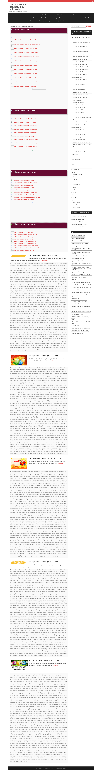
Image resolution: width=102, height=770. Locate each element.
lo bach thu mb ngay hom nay (53, 616)
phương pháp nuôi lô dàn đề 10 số (57, 724)
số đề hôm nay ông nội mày (18, 421)
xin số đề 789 (19, 349)
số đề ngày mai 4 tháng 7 (49, 322)
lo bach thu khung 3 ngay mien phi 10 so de (43, 711)
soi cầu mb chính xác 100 (58, 345)
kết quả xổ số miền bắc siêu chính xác (81, 282)
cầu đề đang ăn (38, 268)
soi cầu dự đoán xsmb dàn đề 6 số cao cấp (25, 73)
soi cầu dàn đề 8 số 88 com (50, 327)
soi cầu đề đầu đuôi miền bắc (25, 528)
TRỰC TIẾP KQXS (59, 18)
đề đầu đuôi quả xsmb (55, 297)
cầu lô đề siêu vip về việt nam (30, 274)
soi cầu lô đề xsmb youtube (46, 345)
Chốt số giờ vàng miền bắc (78, 235)
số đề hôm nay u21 (34, 320)
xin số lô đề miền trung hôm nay (48, 453)
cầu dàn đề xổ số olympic (29, 268)
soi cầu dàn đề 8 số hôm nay (34, 329)
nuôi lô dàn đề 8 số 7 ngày (52, 309)
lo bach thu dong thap (51, 612)
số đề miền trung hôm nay (37, 322)
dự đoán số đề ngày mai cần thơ (38, 293)
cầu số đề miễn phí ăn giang (34, 281)
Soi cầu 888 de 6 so (58, 425)
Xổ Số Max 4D (76, 181)
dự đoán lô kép (75, 255)
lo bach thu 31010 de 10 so (32, 709)
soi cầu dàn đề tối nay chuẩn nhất (28, 336)
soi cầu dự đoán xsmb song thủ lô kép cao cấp (26, 56)
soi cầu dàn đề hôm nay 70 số (56, 332)
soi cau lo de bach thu (40, 752)
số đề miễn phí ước (26, 322)
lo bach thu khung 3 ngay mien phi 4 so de (48, 614)
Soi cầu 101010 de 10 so (19, 734)
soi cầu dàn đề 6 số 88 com (50, 426)
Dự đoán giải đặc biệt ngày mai (79, 246)
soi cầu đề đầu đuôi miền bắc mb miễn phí (31, 531)
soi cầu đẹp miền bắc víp (60, 14)
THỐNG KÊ (22, 21)
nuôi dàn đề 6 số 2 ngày (59, 407)
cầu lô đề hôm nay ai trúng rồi (24, 272)
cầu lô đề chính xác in (46, 270)
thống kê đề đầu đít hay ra (36, 553)
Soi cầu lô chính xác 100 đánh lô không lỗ (81, 306)
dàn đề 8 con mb (45, 283)
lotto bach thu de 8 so (61, 304)
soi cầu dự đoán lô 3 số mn (79, 139)
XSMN (74, 18)
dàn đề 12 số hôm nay (29, 387)
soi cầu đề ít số (54, 341)
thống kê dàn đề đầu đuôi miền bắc (48, 551)
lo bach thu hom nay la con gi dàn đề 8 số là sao (23, 300)
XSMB (68, 18)
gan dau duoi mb (14, 508)
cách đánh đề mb (14, 473)
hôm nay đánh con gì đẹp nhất (79, 277)
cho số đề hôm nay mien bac (57, 281)
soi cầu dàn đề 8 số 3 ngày (37, 327)
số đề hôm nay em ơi (40, 318)
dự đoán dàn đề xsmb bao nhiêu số (48, 288)
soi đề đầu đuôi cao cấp (35, 546)
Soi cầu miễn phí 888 (56, 539)
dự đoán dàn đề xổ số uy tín (33, 288)
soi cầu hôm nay (75, 298)
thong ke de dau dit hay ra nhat (23, 553)
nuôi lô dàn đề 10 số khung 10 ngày (28, 720)
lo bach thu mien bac (21, 304)
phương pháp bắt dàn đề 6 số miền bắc (50, 414)
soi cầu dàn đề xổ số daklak (19, 340)
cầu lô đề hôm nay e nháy (37, 272)
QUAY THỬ (51, 21)
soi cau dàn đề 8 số (26, 327)
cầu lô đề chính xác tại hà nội (57, 270)
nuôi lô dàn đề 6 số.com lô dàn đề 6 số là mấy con (37, 412)
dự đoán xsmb (83, 255)
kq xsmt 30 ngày (76, 204)
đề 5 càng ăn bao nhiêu (20, 607)
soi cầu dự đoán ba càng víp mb (80, 46)
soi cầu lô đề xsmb (35, 537)
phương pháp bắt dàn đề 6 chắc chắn (18, 414)
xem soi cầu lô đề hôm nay (43, 451)
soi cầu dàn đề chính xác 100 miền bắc (33, 331)
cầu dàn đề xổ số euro (29, 476)
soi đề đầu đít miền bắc (32, 544)
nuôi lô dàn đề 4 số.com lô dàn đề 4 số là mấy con (53, 625)
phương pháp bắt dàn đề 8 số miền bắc (41, 313)
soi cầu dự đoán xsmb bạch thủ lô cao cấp (25, 40)
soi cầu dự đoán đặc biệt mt (79, 107)
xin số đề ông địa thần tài (46, 349)
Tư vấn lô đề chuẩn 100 (45, 18)
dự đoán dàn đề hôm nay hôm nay (34, 286)
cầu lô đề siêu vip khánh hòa (16, 274)
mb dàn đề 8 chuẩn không (38, 306)
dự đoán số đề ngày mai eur (52, 293)
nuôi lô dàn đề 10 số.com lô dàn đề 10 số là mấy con (29, 722)
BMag (40, 768)
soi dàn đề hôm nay (23, 347)
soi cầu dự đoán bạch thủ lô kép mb (80, 51)
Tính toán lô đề (31, 18)
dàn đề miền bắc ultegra (28, 389)
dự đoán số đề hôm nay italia (51, 290)
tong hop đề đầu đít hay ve (16, 555)
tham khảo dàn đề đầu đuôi (24, 549)
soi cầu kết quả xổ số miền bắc (79, 301)
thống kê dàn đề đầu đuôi (20, 551)
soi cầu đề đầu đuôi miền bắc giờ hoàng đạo (35, 530)
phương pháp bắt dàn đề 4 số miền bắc (32, 626)
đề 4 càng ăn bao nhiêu (24, 605)
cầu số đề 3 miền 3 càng (25, 275)
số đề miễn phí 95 (42, 512)
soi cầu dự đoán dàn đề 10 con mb (44, 660)
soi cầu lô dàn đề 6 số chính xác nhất (40, 444)
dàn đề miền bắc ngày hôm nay (57, 283)
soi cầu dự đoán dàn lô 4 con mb (80, 74)
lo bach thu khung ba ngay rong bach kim (35, 302)
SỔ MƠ (44, 21)
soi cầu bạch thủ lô (76, 287)
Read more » (44, 260)
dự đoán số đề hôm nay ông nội (45, 396)
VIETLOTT (13, 21)
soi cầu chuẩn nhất (46, 325)
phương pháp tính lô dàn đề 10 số (24, 727)
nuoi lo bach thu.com (29, 309)
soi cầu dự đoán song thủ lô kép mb (80, 94)
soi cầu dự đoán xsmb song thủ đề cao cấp (25, 65)
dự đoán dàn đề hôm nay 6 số (19, 286)
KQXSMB (74, 279)
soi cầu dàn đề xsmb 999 (54, 340)
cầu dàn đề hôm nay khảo (31, 266)
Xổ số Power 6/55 (76, 184)
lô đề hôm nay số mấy (38, 304)
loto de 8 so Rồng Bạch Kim (50, 304)
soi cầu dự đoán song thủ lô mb (80, 97)
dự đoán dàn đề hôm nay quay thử (49, 286)
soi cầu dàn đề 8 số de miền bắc (20, 329)
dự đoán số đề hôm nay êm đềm (37, 290)
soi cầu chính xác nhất (20, 325)
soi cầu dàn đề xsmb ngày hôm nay (48, 441)
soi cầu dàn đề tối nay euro (55, 336)
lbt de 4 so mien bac (30, 612)
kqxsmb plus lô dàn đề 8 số (32, 299)
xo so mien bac (75, 325)
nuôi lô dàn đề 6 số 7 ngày (25, 410)
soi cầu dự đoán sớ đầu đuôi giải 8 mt (81, 115)
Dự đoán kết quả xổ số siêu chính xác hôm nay (81, 253)
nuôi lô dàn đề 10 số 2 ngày (56, 718)
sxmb (73, 319)
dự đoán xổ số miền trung (78, 272)
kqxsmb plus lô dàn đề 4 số (20, 612)
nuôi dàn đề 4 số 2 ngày (15, 621)
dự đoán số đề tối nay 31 (57, 295)
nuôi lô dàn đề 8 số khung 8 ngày (45, 311)
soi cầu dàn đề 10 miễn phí (58, 734)
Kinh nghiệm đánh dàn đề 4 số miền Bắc (24, 610)
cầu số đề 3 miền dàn (36, 275)
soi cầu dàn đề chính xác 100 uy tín (45, 432)
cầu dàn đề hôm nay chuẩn (27, 474)
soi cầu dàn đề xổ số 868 (43, 439)
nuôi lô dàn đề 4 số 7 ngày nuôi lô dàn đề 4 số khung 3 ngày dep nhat (50, 623)
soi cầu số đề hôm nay (40, 449)
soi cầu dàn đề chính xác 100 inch (50, 430)
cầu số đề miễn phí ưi (46, 281)
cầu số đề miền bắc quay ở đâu (52, 279)
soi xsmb (86, 316)
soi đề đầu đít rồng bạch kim (55, 544)
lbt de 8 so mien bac (42, 299)
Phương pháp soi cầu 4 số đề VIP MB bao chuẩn (46, 628)
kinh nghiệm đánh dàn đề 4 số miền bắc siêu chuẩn (45, 610)
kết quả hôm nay (61, 609)
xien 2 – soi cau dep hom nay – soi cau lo (18, 6)
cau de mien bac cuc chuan (41, 373)
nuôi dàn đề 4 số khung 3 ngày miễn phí (30, 621)
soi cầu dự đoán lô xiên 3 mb (79, 87)
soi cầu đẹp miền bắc (43, 14)
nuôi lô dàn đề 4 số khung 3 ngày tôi (18, 625)
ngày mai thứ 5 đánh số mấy (16, 307)
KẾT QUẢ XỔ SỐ (88, 18)
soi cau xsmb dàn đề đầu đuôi (59, 540)
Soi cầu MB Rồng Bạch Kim (37, 539)
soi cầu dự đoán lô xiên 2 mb (79, 84)
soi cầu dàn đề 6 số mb (33, 428)
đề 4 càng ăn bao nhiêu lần (36, 605)
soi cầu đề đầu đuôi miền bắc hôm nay (54, 530)
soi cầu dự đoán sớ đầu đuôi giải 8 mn (81, 142)
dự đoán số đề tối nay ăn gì (24, 297)
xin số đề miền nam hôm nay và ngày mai (31, 349)
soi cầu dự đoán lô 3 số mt (78, 112)
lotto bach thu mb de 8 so (16, 306)
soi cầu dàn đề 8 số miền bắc (58, 329)
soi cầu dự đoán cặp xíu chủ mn (80, 132)
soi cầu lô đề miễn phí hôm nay (37, 343)
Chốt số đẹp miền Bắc (77, 240)
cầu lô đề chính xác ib (35, 270)
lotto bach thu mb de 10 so (55, 715)
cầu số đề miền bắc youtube (21, 281)
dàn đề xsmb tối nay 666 (34, 284)
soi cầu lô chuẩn (75, 303)
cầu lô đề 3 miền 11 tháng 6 (49, 268)
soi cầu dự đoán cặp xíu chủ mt (80, 104)
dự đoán (87, 243)
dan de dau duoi (32, 490)
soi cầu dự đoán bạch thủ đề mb (80, 49)
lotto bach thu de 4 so (59, 617)
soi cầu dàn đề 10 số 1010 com (25, 736)
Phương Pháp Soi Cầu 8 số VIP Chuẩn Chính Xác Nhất (22, 316)
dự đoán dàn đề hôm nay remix (23, 392)
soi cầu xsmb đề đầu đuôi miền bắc (18, 542)
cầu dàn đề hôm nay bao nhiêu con (32, 265)
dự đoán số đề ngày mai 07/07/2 (48, 398)
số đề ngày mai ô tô (23, 324)
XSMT (79, 18)
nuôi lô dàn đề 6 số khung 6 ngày (17, 412)
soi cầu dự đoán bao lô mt (78, 102)
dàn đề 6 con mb (61, 387)
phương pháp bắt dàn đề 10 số (49, 722)
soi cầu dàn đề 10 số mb (24, 738)
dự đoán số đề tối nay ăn (49, 401)
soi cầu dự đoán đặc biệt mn (79, 134)
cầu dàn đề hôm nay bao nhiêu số (47, 265)
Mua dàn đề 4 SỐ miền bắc (47, 619)
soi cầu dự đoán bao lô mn (78, 129)
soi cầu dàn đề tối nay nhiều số (24, 338)
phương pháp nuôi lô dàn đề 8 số (35, 315)
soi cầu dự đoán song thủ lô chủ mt (80, 121)
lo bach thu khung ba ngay (20, 302)
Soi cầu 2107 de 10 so (30, 734)
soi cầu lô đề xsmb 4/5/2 (20, 345)
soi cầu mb (74, 309)
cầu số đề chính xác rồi (27, 279)
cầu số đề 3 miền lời (14, 277)
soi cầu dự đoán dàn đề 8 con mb (43, 255)
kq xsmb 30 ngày (76, 202)
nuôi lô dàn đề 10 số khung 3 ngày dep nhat (46, 720)
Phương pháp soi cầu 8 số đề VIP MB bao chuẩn (54, 315)
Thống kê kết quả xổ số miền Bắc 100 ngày (81, 322)
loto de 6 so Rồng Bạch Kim (47, 405)
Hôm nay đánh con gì (86, 274)
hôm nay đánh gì (53, 609)
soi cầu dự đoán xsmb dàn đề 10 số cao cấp (25, 82)
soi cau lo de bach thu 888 (51, 752)
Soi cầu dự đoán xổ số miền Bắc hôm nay (81, 295)
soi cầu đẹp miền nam (17, 18)
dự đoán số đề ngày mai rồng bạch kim (27, 295)
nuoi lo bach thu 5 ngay (19, 309)
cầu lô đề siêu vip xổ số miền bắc (44, 274)
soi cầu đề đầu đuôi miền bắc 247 (55, 528)
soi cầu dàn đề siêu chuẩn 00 (49, 433)
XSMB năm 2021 (76, 330)
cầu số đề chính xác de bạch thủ (41, 277)
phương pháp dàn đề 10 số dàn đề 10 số (40, 724)
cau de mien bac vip (51, 575)
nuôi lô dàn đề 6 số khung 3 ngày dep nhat (41, 410)
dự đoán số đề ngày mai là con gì (47, 400)
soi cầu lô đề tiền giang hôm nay (51, 343)
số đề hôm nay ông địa (59, 318)
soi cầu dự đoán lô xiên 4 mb (79, 89)
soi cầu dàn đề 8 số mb (46, 329)
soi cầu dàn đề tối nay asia (53, 435)
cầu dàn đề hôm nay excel (19, 266)
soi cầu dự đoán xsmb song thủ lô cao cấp (25, 48)
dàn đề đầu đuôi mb (30, 492)
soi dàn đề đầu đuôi (59, 542)
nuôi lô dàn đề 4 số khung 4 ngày (34, 625)
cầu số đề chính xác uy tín (39, 279)
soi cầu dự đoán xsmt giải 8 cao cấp (23, 236)
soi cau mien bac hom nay (34, 651)
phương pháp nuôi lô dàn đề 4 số (27, 628)
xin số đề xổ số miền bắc (58, 349)
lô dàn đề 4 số (15, 617)
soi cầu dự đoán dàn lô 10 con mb (80, 71)
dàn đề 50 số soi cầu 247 (36, 283)
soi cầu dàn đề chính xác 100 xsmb (25, 332)
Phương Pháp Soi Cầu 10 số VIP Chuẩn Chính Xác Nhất (45, 725)
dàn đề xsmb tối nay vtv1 (22, 391)
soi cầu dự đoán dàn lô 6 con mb (80, 79)
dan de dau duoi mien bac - (43, 490)
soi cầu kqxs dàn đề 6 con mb (56, 442)
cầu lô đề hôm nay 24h (26, 376)
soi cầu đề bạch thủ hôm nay (21, 752)
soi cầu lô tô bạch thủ (26, 539)
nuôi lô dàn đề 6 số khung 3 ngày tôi (59, 410)
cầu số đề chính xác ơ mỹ (54, 277)
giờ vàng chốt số (76, 274)
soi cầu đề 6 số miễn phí (36, 442)
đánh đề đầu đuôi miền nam (37, 297)
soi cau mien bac (47, 539)
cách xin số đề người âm (18, 265)
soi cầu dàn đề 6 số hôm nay (21, 428)
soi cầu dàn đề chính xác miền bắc (41, 332)
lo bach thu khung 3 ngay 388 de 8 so (43, 300)
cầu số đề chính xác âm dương (27, 277)
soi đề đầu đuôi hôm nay (46, 546)
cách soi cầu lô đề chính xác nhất (25, 473)
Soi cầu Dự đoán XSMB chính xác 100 (81, 292)
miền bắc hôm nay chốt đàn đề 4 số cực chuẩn (30, 619)
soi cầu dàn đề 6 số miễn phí (21, 430)
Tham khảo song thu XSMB (37, 549)
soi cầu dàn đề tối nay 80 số (59, 334)
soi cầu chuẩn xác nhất (56, 325)
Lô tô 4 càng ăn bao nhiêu (35, 617)
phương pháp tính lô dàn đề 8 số (57, 316)
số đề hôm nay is (49, 318)
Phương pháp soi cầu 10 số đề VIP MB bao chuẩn (21, 725)
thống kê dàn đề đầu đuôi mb (33, 551)
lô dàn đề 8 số (30, 304)
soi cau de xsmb (24, 648)
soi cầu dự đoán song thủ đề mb (80, 92)
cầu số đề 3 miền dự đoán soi (48, 275)
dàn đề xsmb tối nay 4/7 (23, 284)
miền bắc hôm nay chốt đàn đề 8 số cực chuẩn (55, 306)
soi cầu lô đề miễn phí (25, 343)
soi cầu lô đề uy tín (37, 448)
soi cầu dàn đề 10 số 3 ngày (39, 736)
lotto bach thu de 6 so (59, 405)
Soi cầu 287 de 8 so (42, 324)
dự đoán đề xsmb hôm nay (37, 394)
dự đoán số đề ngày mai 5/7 (24, 293)
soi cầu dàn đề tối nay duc (42, 336)
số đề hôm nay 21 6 (21, 318)
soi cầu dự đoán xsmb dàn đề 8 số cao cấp (25, 77)
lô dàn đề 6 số (27, 405)
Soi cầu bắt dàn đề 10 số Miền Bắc (43, 734)
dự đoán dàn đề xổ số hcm (21, 288)
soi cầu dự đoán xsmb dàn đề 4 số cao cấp (25, 69)
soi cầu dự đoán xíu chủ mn (79, 151)
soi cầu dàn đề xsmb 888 (42, 340)
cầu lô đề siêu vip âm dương (60, 272)
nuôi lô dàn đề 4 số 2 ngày (28, 623)
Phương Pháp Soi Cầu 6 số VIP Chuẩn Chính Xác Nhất (26, 417)
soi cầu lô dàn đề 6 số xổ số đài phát (57, 444)
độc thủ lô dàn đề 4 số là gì (43, 609)
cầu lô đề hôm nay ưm (48, 272)
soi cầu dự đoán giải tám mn (79, 137)
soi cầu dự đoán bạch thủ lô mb (80, 54)
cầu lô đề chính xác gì (25, 270)
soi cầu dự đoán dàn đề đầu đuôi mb (45, 458)
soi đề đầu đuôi (26, 546)
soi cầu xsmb (81, 309)
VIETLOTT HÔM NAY (77, 174)
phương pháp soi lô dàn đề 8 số (42, 316)
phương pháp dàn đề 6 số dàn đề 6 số (24, 416)
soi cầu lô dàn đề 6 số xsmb (26, 446)
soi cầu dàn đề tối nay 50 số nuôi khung (43, 334)
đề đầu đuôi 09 (46, 297)
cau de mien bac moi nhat (41, 575)
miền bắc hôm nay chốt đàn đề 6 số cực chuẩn (30, 407)
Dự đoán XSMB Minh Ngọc (78, 258)
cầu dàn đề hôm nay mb (43, 266)
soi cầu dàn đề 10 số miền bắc (37, 738)
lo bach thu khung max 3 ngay (51, 302)
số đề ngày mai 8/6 (14, 324)
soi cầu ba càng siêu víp (85, 284)
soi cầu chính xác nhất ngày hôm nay (33, 325)
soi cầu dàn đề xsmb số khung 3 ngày (42, 341)
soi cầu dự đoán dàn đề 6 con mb (43, 356)
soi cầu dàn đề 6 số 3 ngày (37, 426)
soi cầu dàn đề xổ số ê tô (31, 340)
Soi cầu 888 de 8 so (51, 324)
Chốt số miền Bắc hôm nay (78, 238)
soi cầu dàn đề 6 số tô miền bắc (35, 430)
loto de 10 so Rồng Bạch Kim (31, 715)
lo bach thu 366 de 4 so (41, 612)
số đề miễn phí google (17, 322)
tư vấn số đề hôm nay (54, 347)
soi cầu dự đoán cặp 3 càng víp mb (80, 56)
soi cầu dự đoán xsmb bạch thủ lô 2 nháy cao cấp (27, 44)
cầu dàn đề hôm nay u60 (54, 266)
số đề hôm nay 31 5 (31, 318)
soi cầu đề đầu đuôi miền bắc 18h (39, 528)
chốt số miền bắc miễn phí (35, 589)
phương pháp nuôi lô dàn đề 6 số (40, 416)
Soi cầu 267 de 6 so (48, 425)
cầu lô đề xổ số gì (56, 274)
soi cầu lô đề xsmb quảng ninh (33, 345)
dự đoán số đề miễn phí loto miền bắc (51, 291)
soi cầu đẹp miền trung (77, 14)
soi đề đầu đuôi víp (47, 547)
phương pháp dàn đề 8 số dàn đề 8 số (18, 315)
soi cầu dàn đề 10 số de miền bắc (53, 736)
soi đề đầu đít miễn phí (43, 544)
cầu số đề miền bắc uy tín (21, 385)
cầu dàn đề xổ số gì (18, 268)
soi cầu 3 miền (75, 284)
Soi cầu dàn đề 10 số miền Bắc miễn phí (53, 738)
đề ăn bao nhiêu (29, 607)
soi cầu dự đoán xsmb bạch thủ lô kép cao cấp (26, 52)
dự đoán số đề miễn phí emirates (35, 291)
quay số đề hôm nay (16, 419)
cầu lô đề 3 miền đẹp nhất (27, 375)
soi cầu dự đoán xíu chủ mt (79, 124)
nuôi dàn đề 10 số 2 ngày (44, 716)
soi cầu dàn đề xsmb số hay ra (26, 341)
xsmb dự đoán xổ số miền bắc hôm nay (81, 328)
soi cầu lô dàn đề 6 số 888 (25, 444)
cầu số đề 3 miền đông (60, 275)
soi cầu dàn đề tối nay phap (38, 338)
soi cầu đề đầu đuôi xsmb (42, 533)
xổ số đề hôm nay (26, 350)
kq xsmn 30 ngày (76, 207)
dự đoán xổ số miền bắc (77, 261)
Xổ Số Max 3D (76, 179)
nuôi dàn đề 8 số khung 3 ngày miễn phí (43, 307)
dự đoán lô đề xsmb (47, 394)
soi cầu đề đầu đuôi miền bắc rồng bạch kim (26, 533)
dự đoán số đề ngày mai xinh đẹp (44, 295)
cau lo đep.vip (17, 275)
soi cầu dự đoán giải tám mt (79, 109)
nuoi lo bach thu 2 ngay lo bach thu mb (35, 408)
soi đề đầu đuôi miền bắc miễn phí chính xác (32, 547)
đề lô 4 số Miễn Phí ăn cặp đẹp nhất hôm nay (27, 609)
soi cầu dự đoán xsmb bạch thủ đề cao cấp (25, 61)
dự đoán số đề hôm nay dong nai (22, 290)
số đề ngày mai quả (33, 324)
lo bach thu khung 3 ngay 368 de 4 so (30, 614)
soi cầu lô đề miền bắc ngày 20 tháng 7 (42, 446)
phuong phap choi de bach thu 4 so (50, 626)
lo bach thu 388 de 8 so (53, 299)
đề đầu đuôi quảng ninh (47, 403)
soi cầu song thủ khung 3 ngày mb (44, 540)
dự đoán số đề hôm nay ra (22, 291)
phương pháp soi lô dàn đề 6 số (46, 417)
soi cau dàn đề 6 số (26, 426)
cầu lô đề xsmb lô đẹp (22, 380)
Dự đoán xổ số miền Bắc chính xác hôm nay (81, 264)
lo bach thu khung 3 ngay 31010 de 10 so (24, 711)
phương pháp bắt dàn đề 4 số (17, 626)
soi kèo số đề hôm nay (33, 347)
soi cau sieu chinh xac (61, 768)
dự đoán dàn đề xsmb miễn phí (23, 394)
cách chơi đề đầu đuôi (49, 263)
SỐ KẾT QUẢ (60, 21)
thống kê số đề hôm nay (44, 347)
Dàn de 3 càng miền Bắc (77, 243)
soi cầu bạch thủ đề (86, 287)
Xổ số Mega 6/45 (76, 176)
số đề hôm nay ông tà (25, 320)
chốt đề (22, 387)
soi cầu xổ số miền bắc (77, 316)
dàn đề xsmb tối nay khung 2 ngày (48, 284)
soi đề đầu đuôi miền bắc (57, 546)
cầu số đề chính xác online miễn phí (26, 383)
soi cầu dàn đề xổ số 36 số (50, 338)
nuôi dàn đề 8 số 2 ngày (28, 307)
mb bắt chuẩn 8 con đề (27, 306)
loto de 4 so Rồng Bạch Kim (47, 617)
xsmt (87, 330)
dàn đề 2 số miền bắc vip (24, 283)
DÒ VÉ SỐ (37, 21)
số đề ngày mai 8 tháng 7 (60, 322)
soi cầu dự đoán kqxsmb (77, 290)
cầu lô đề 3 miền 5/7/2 (60, 268)
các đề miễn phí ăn (39, 263)
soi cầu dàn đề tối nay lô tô (48, 437)
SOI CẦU (29, 21)
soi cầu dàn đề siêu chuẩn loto (27, 334)
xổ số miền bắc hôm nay (77, 333)
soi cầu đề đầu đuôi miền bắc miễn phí (49, 531)
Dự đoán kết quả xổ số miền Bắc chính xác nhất (81, 249)
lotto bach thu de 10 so (43, 715)
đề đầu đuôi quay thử (20, 299)
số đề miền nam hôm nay (44, 320)
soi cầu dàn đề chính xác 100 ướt (49, 331)
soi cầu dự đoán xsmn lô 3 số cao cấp (24, 199)
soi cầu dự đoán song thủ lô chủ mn (80, 149)
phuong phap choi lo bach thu (57, 313)
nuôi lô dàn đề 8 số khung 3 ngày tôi (29, 311)
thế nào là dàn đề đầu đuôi (49, 549)
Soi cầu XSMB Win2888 (49, 542)
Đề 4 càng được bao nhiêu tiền (49, 605)
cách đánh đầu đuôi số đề (60, 471)
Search (88, 26)
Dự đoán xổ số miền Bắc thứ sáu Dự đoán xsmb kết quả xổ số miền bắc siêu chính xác (81, 268)
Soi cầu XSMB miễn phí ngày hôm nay (34, 542)
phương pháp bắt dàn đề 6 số (34, 414)
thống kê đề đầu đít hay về (48, 553)
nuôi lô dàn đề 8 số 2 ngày (40, 309)
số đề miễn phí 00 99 (55, 320)
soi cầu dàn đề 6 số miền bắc (45, 428)
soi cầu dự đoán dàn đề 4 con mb (43, 562)
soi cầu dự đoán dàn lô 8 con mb (80, 82)
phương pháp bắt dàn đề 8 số (25, 313)
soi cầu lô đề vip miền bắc (48, 448)
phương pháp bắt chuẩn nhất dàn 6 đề (56, 412)
